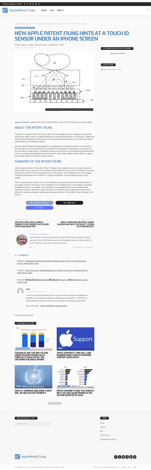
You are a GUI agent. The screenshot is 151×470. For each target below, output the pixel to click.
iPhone (18, 348)
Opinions (24, 28)
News (44, 10)
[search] (148, 10)
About (60, 10)
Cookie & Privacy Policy (108, 439)
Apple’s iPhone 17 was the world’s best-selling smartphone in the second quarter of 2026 (75, 393)
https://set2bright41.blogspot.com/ (53, 306)
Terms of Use (105, 435)
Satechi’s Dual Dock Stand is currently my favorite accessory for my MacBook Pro (32, 224)
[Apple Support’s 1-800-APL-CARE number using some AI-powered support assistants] (75, 339)
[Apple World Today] (18, 10)
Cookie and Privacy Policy (111, 467)
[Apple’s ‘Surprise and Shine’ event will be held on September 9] (33, 376)
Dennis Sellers (42, 45)
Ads (52, 10)
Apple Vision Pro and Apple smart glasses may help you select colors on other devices (75, 224)
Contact (103, 427)
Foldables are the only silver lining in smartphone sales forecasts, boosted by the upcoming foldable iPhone (31, 356)
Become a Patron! (117, 53)
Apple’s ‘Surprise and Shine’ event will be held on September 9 (33, 392)
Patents (31, 28)
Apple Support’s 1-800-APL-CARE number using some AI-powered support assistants (74, 355)
